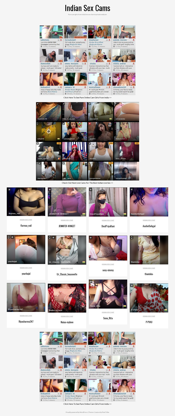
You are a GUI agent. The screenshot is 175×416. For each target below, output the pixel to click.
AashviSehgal (149, 226)
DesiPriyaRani (108, 226)
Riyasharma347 (26, 321)
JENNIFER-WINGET (67, 226)
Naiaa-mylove (67, 322)
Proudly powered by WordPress (77, 412)
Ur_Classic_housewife (67, 274)
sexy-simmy (108, 270)
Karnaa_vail (26, 225)
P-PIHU (149, 322)
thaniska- (149, 274)
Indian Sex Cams (87, 7)
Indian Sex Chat (26, 220)
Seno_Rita (108, 318)
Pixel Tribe (105, 412)
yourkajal (26, 273)
